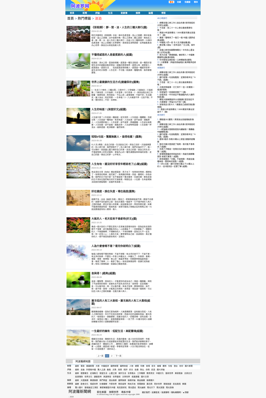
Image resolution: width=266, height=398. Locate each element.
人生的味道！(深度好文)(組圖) (108, 109)
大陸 (97, 366)
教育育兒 (150, 373)
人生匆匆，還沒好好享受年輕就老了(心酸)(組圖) (119, 164)
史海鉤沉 (94, 373)
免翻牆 (187, 2)
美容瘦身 (179, 373)
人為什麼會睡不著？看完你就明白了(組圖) (115, 246)
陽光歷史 (132, 387)
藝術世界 (169, 373)
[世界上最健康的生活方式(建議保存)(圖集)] (78, 89)
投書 (137, 369)
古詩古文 (188, 373)
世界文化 (88, 377)
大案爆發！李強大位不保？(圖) (172, 102)
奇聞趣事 (141, 384)
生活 (110, 13)
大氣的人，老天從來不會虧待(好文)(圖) (114, 218)
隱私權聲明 (176, 392)
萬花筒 (149, 384)
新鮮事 (124, 13)
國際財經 (124, 366)
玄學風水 (131, 373)
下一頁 (118, 356)
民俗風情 (177, 384)
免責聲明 (165, 392)
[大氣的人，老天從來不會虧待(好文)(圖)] (78, 225)
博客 (163, 13)
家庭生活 (103, 373)
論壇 (151, 13)
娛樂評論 (131, 380)
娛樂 (138, 13)
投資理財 (79, 377)
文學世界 (126, 377)
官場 (148, 366)
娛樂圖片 (150, 380)
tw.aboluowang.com (104, 394)
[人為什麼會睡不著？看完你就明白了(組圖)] (78, 253)
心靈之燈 (113, 373)
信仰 (181, 366)
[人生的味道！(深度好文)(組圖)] (78, 116)
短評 (125, 369)
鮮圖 (184, 384)
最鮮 (77, 384)
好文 (131, 369)
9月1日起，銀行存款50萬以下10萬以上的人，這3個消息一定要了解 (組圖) (175, 165)
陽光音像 (170, 387)
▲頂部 (186, 392)
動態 (109, 369)
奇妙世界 (158, 384)
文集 (114, 369)
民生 (153, 366)
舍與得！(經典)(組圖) (103, 273)
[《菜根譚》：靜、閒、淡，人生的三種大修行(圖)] (78, 34)
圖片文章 (145, 377)
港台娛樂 (113, 380)
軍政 (83, 366)
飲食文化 (84, 384)
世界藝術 (117, 377)
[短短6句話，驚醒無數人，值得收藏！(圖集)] (78, 143)
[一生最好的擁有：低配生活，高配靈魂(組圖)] (78, 338)
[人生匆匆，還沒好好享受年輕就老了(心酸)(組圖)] (78, 171)
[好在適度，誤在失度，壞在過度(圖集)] (78, 198)
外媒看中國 (91, 369)
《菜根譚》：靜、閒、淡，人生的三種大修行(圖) (119, 27)
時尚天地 (131, 384)
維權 (159, 366)
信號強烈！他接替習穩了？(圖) (172, 92)
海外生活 (122, 373)
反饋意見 (155, 392)
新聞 (85, 13)
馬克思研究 (122, 387)
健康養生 (84, 373)
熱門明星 (103, 380)
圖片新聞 (189, 366)
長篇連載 (135, 377)
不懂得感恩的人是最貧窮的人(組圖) (112, 54)
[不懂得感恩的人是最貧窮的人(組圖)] (78, 61)
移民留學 (122, 384)
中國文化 (160, 373)
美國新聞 (90, 366)
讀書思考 (98, 377)
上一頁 (100, 356)
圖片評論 (161, 369)
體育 (165, 366)
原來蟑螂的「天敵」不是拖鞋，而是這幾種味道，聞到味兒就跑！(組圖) (175, 160)
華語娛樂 (94, 380)
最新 (77, 366)
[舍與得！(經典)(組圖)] (78, 280)
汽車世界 (113, 384)
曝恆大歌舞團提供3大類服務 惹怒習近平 (176, 99)
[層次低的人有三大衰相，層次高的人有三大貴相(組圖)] (78, 307)
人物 (131, 366)
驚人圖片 (79, 387)
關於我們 (146, 392)
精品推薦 (141, 380)
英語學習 (107, 377)
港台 (176, 366)
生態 (170, 366)
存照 (148, 369)
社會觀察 (103, 384)
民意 (153, 369)
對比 (142, 369)
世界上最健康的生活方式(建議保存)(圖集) (115, 82)
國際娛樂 (122, 380)
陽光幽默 (141, 387)
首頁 (72, 13)
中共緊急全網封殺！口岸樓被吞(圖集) (175, 60)
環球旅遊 (167, 384)
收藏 (179, 2)
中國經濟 (105, 366)
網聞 (137, 366)
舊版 (171, 2)
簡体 (196, 2)
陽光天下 (151, 387)
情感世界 (94, 384)
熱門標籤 (84, 18)
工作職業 (141, 373)
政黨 (120, 369)
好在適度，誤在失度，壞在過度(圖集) (113, 191)
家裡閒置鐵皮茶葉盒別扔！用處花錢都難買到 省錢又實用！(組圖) (175, 155)
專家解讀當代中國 (107, 387)
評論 (97, 13)
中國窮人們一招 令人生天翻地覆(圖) (174, 42)
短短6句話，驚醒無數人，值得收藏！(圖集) (116, 136)
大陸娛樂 (84, 380)
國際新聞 (114, 366)
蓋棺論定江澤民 (91, 387)
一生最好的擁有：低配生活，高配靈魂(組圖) (117, 331)
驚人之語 (101, 369)
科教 (142, 366)
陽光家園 (160, 387)
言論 (83, 369)
